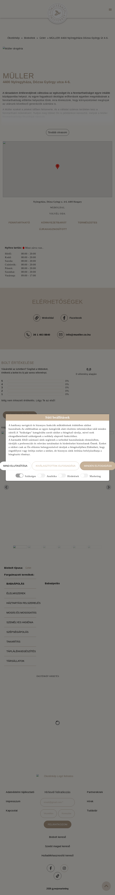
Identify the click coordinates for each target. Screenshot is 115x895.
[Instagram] (64, 868)
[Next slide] (108, 487)
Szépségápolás (17, 632)
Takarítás (13, 641)
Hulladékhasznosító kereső (58, 855)
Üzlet (43, 38)
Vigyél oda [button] (57, 213)
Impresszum (13, 801)
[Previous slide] (6, 487)
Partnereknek (95, 792)
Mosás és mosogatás (21, 612)
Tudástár (92, 810)
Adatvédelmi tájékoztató (20, 792)
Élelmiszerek (16, 593)
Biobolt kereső (57, 837)
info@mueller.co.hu (78, 334)
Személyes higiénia (19, 622)
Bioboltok (29, 38)
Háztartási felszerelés (21, 603)
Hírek (90, 801)
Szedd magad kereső (57, 846)
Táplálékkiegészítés (21, 651)
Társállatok (15, 661)
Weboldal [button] (57, 207)
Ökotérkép (13, 38)
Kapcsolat (12, 810)
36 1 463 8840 (41, 334)
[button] (110, 9)
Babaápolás (15, 583)
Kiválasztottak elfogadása (55, 466)
